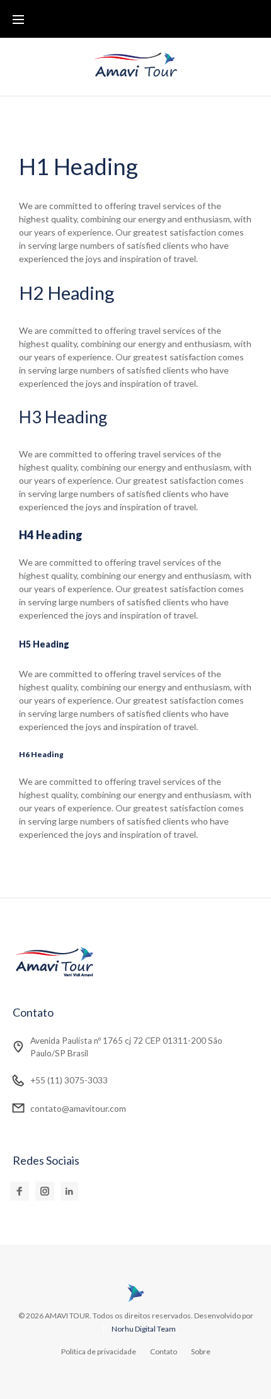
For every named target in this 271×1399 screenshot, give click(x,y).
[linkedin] (69, 1191)
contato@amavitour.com (78, 1108)
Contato (163, 1351)
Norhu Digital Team (144, 1328)
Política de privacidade (98, 1351)
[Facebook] (19, 1191)
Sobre (200, 1351)
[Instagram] (44, 1191)
